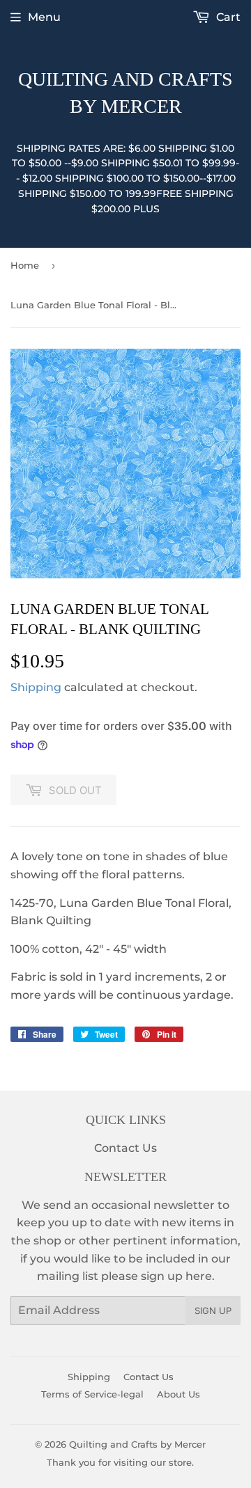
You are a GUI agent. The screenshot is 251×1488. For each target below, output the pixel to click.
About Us (178, 1394)
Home (24, 265)
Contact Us (125, 1148)
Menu (44, 17)
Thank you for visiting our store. (120, 1462)
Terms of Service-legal (92, 1394)
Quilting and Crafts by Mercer (125, 92)
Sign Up (213, 1310)
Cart (227, 17)
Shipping (35, 687)
